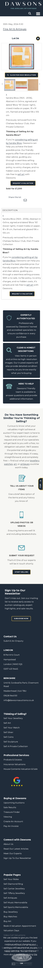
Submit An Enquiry (13, 641)
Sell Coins (9, 737)
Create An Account (13, 821)
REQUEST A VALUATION (23, 183)
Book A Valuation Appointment (20, 926)
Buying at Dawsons (15, 798)
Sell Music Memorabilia (15, 902)
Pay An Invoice (11, 826)
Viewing (8, 817)
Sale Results (10, 807)
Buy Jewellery (11, 912)
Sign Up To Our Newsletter (17, 858)
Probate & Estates (13, 759)
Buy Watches (10, 916)
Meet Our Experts (13, 853)
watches (8, 464)
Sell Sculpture (11, 741)
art (15, 464)
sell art (21, 174)
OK (21, 963)
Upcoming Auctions (14, 803)
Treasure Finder (12, 812)
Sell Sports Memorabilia (16, 907)
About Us (8, 844)
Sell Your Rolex (11, 879)
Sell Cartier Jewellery (14, 888)
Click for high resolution (23, 75)
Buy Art (7, 921)
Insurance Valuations (14, 764)
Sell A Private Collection (16, 746)
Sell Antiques (10, 898)
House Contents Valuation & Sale (21, 769)
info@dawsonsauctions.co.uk (19, 700)
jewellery (34, 460)
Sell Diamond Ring (13, 884)
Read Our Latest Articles (16, 849)
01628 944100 (10, 695)
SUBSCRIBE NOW (21, 618)
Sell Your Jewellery (13, 718)
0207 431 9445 (11, 669)
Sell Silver (8, 732)
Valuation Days (11, 930)
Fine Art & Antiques (14, 29)
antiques (25, 464)
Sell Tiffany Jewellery (14, 893)
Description (10, 210)
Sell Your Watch (12, 727)
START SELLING (21, 572)
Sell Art (7, 723)
